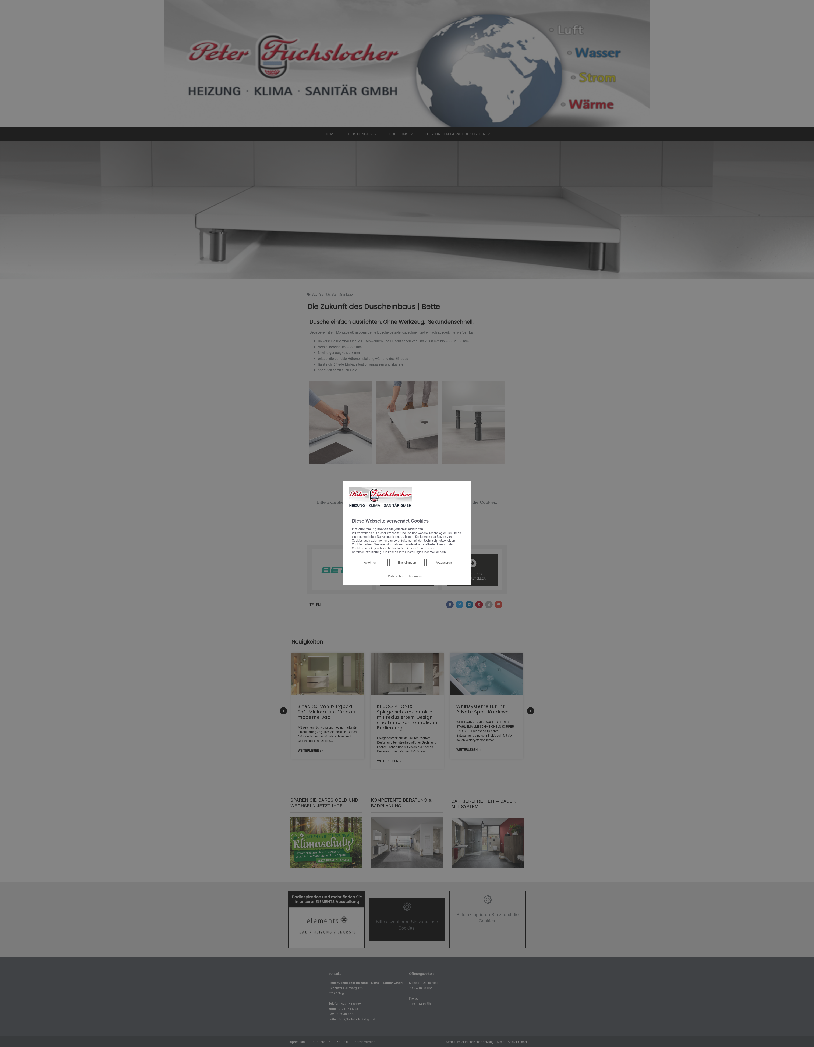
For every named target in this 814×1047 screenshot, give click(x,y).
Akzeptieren (444, 562)
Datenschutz (396, 576)
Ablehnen (370, 562)
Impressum (416, 576)
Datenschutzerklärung (366, 551)
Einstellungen (407, 562)
